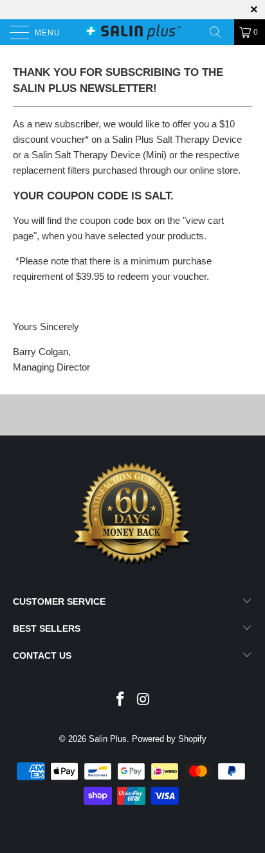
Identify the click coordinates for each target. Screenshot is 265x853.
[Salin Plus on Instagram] (143, 700)
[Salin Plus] (132, 32)
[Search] (220, 32)
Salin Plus (108, 739)
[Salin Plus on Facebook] (120, 700)
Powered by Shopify (169, 739)
